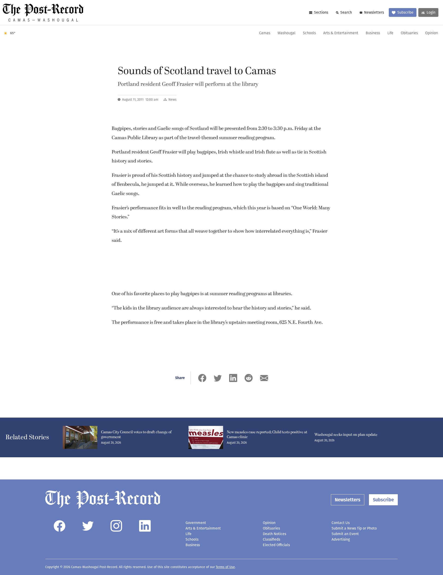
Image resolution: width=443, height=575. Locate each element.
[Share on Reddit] (249, 378)
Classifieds (271, 539)
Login (431, 12)
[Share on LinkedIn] (233, 378)
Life (390, 33)
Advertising (341, 539)
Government (196, 523)
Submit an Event (345, 534)
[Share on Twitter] (218, 378)
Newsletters (374, 12)
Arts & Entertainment (340, 33)
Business (373, 33)
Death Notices (274, 534)
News (172, 100)
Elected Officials (276, 545)
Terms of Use (225, 567)
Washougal (287, 33)
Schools (309, 33)
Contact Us (341, 523)
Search (346, 12)
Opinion (431, 33)
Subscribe (405, 12)
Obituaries (409, 33)
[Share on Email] (264, 378)
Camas (264, 33)
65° (12, 33)
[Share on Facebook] (202, 378)
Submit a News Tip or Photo (354, 528)
